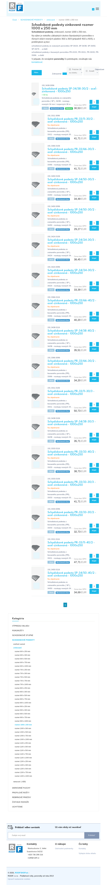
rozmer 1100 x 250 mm (23, 743)
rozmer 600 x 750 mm (22, 662)
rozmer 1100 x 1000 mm (23, 758)
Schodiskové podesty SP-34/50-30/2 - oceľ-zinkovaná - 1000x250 (71, 211)
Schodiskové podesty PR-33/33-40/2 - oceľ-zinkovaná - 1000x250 (71, 453)
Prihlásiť (91, 835)
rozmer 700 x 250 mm (22, 670)
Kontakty (82, 848)
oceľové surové (19, 644)
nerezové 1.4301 (19, 782)
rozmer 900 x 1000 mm (23, 721)
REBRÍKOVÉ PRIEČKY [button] (21, 797)
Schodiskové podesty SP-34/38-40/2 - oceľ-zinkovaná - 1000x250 (71, 332)
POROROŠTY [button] (18, 630)
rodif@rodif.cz (33, 858)
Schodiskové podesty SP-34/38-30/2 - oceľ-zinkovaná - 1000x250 (69, 90)
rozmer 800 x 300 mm (22, 692)
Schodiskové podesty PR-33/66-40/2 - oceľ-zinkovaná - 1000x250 (71, 302)
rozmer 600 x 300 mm (22, 655)
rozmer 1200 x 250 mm (23, 761)
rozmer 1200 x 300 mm (23, 765)
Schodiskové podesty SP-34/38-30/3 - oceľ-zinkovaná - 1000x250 (71, 423)
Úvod (14, 20)
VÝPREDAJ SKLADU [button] (20, 626)
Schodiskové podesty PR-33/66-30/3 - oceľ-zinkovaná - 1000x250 (71, 151)
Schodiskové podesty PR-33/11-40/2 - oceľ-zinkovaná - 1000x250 (71, 544)
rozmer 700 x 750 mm (22, 681)
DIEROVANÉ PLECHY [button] (21, 788)
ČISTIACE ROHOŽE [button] (20, 802)
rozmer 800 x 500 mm (22, 695)
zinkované (51, 20)
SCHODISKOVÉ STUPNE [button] (22, 635)
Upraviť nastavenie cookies (19, 879)
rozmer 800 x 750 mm (22, 699)
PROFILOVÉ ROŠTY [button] (20, 793)
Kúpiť (94, 107)
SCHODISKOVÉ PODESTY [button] (23, 640)
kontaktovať (37, 62)
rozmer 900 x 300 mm (22, 710)
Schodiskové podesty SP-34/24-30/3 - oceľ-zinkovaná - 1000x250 (71, 241)
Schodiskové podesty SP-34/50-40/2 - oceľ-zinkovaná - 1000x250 (71, 574)
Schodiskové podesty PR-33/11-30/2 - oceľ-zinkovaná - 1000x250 (71, 120)
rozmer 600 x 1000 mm (23, 666)
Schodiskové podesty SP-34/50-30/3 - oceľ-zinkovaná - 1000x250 (71, 181)
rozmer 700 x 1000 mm (23, 684)
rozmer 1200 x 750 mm (23, 772)
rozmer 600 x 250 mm (22, 651)
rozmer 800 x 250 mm (22, 688)
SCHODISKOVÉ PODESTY (31, 20)
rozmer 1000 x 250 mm (68, 20)
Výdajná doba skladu (87, 853)
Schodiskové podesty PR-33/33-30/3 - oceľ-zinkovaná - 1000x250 (71, 483)
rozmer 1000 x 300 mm (23, 728)
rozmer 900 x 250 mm (22, 706)
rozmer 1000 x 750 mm (23, 736)
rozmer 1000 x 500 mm (23, 732)
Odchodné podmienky (64, 848)
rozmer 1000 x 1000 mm (23, 739)
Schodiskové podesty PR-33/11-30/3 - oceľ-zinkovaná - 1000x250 (70, 393)
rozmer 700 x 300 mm (22, 673)
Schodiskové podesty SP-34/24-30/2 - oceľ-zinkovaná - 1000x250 (71, 272)
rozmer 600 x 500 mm (22, 659)
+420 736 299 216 (35, 855)
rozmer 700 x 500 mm (22, 677)
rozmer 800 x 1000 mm (23, 703)
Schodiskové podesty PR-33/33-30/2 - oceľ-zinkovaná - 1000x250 (71, 514)
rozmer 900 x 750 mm (22, 717)
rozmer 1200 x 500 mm (23, 769)
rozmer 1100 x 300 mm (23, 747)
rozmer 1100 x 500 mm (23, 750)
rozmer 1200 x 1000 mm (23, 776)
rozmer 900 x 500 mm (22, 714)
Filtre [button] (36, 72)
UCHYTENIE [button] (17, 807)
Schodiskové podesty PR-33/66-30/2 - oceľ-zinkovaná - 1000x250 (71, 362)
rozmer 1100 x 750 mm (23, 754)
